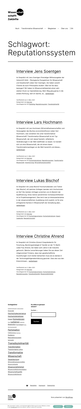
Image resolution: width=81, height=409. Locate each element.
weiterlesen (49, 94)
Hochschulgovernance (35, 216)
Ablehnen (68, 406)
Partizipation (14, 330)
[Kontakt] (27, 385)
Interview (29, 102)
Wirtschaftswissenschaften (43, 162)
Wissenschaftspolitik (15, 372)
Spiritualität (11, 340)
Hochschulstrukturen (35, 160)
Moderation (12, 324)
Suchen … (34, 310)
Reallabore (11, 335)
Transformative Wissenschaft (32, 28)
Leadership (19, 218)
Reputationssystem (41, 104)
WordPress (69, 397)
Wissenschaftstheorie (15, 374)
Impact (58, 216)
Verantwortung (29, 162)
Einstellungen (14, 407)
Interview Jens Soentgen (38, 71)
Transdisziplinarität (53, 104)
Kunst (9, 322)
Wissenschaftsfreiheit (46, 274)
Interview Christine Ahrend (40, 236)
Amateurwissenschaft (12, 308)
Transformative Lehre (15, 349)
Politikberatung (12, 332)
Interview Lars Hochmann (39, 122)
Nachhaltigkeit (20, 324)
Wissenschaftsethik (13, 364)
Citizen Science (20, 308)
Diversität (11, 311)
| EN (71, 28)
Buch (17, 28)
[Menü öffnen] (45, 29)
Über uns (64, 28)
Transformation (14, 347)
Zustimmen (58, 406)
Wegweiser (52, 28)
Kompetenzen (18, 319)
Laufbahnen (15, 322)
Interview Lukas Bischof (37, 180)
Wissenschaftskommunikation (17, 369)
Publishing (32, 104)
